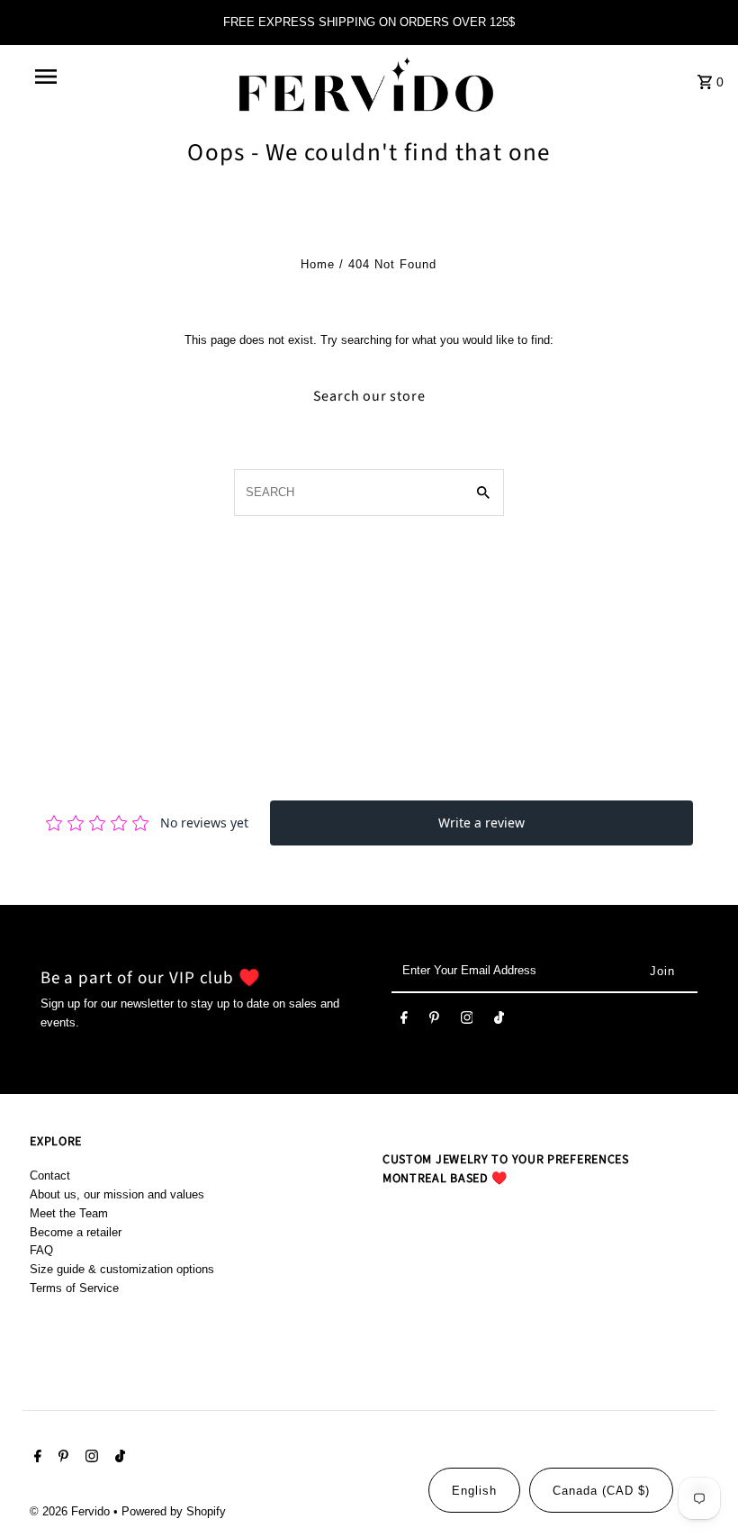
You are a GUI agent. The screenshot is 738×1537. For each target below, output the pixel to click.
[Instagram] (467, 1021)
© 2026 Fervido (71, 1511)
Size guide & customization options (122, 1269)
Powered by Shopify (174, 1511)
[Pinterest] (434, 1021)
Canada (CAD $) (601, 1490)
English (474, 1490)
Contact (50, 1175)
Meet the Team (69, 1213)
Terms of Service (74, 1288)
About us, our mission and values (117, 1194)
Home (318, 264)
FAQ (41, 1250)
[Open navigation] (84, 76)
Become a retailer (76, 1232)
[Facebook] (404, 1021)
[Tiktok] (499, 1021)
